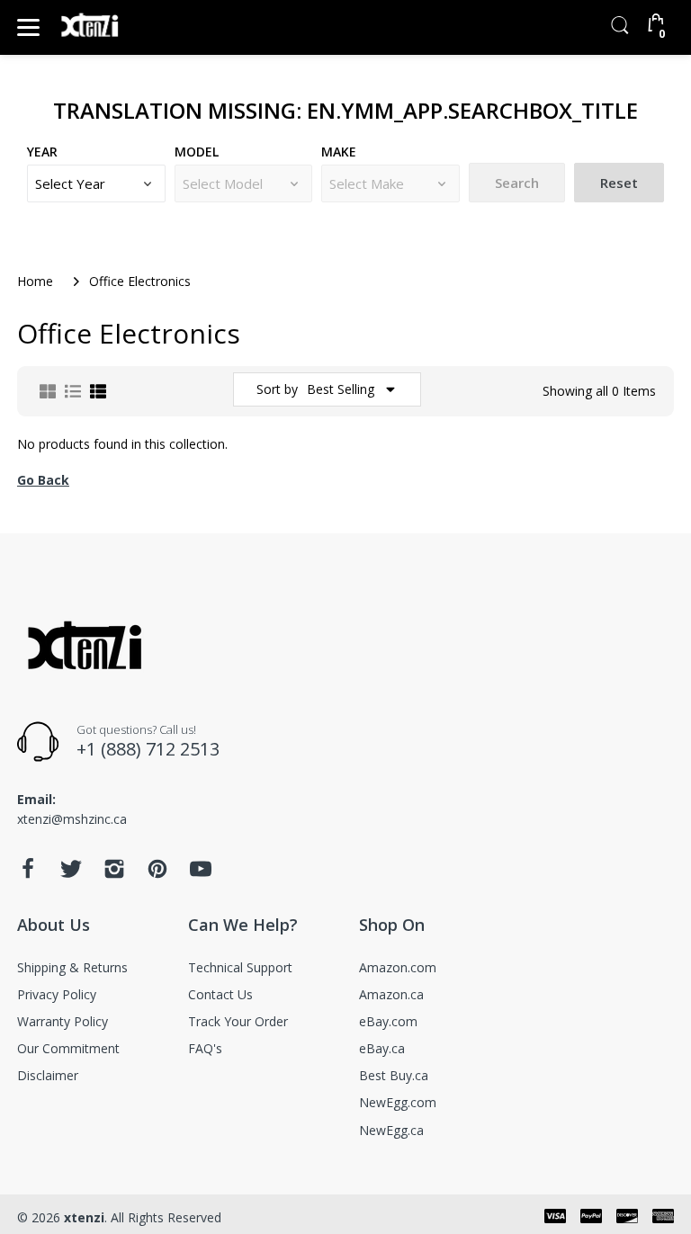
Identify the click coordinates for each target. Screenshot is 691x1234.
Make (338, 151)
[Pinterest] (157, 874)
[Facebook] (28, 874)
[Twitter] (71, 874)
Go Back (43, 479)
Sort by (277, 389)
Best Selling (340, 389)
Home (35, 281)
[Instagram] (114, 874)
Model (197, 151)
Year (42, 151)
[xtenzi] (91, 27)
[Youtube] (200, 874)
